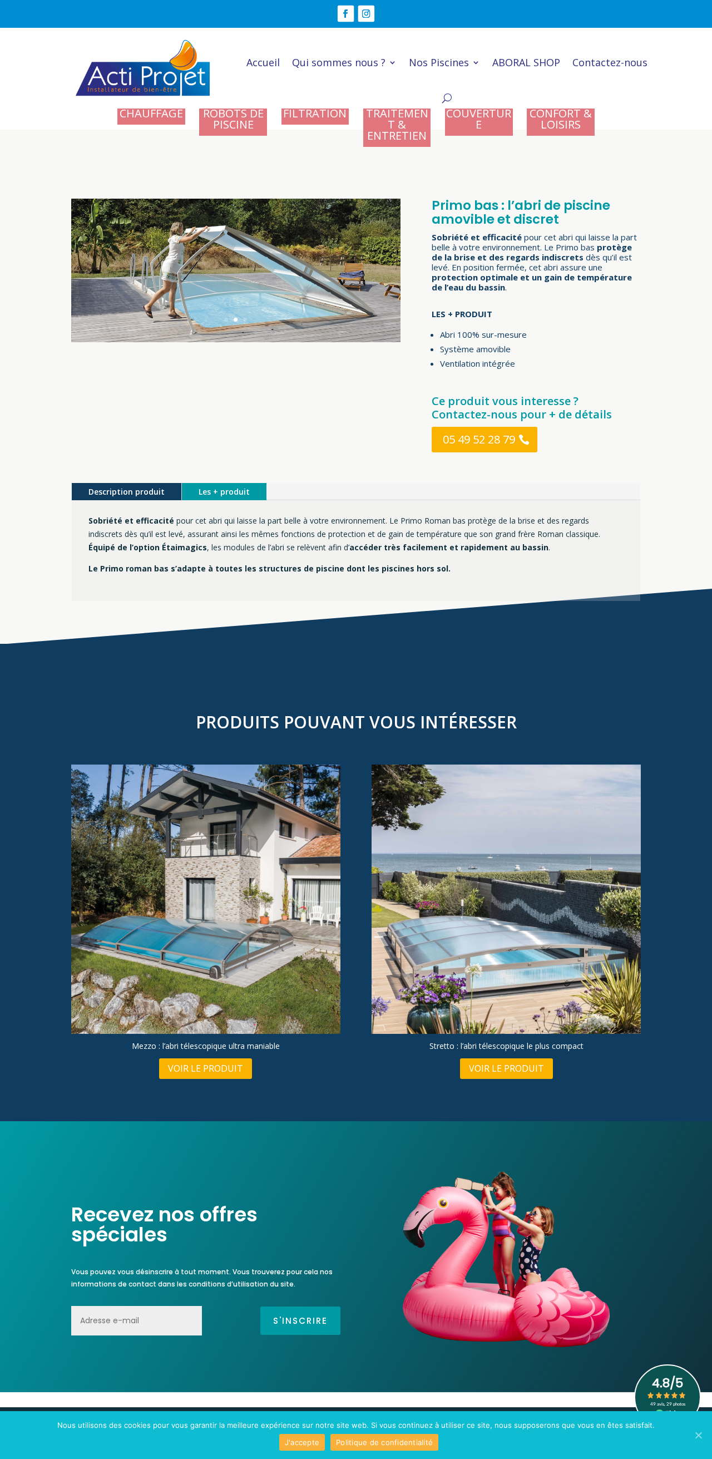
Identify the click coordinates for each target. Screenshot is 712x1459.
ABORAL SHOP (526, 62)
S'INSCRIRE (300, 1321)
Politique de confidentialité (384, 1442)
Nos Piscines (439, 62)
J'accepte (302, 1442)
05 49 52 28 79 (479, 439)
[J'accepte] (698, 1435)
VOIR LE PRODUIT (205, 1068)
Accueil (263, 62)
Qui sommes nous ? (338, 62)
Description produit (126, 491)
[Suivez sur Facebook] (346, 13)
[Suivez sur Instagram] (366, 13)
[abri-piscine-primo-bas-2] (235, 342)
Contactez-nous (609, 62)
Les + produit (224, 491)
